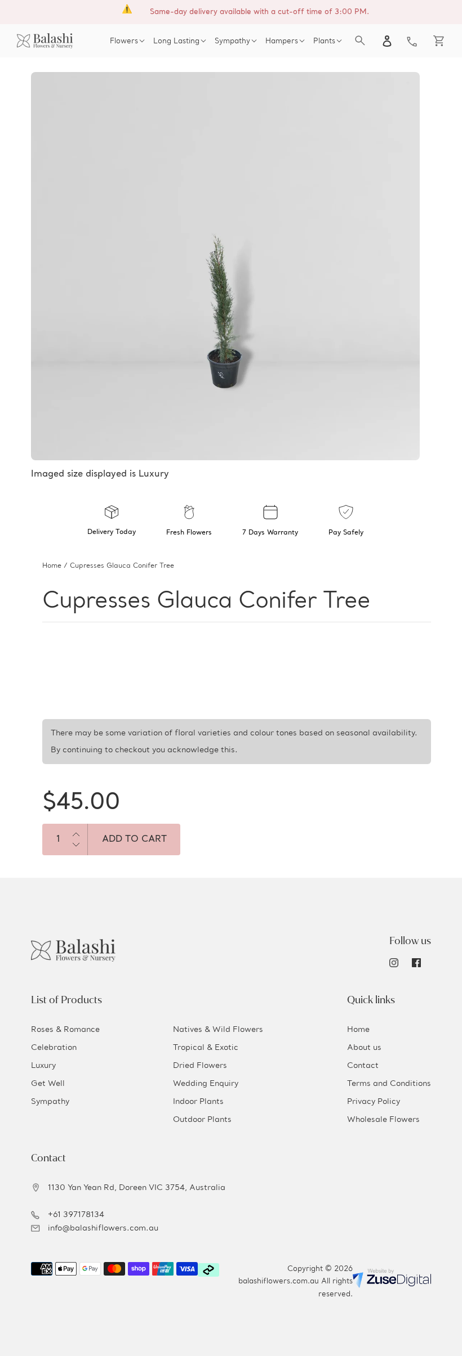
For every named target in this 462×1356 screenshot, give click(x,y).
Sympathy (50, 1102)
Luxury (43, 1066)
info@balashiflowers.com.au (103, 1228)
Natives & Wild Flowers (218, 1030)
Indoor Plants (198, 1102)
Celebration (54, 1048)
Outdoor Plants (202, 1120)
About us (364, 1048)
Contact (363, 1066)
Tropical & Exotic (205, 1048)
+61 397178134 (76, 1215)
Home (51, 566)
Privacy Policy (373, 1102)
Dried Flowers (200, 1066)
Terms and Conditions (389, 1084)
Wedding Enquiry (205, 1084)
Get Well (48, 1084)
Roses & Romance (65, 1030)
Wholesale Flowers (383, 1120)
